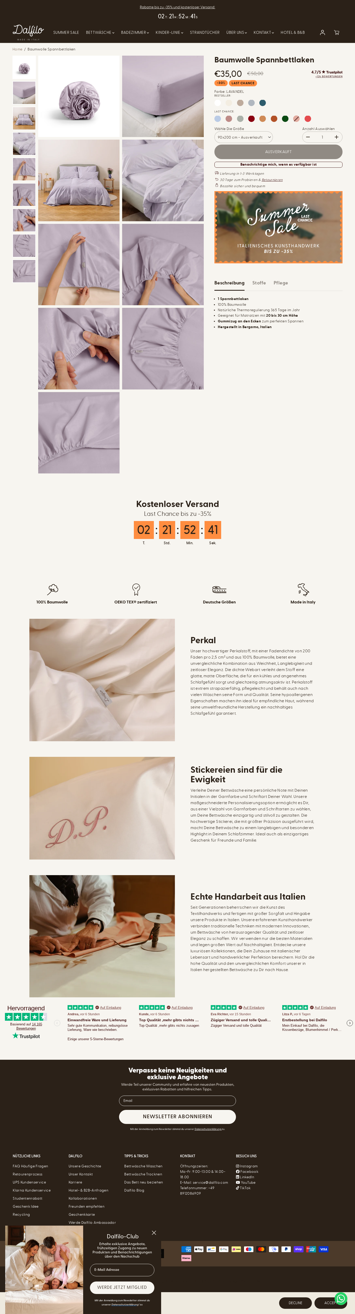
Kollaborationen (83, 1198)
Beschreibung (229, 283)
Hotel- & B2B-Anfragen (88, 1190)
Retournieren (272, 179)
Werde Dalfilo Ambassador (92, 1222)
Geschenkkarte (82, 1214)
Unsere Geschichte (85, 1166)
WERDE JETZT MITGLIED (122, 1288)
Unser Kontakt (81, 1174)
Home (17, 49)
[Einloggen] (322, 32)
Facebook (249, 1171)
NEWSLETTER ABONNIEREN (177, 1117)
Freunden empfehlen (86, 1206)
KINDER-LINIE (168, 32)
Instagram (249, 1166)
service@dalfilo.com (210, 1182)
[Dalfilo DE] (28, 32)
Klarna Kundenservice (32, 1190)
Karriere (75, 1182)
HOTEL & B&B (293, 32)
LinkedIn (246, 1177)
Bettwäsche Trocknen (143, 1174)
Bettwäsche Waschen (143, 1166)
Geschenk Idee (26, 1206)
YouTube (248, 1182)
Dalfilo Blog (134, 1190)
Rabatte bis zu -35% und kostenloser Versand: (177, 7)
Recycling (21, 1214)
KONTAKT (263, 32)
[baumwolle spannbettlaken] (79, 96)
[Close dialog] (154, 1232)
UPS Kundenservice (29, 1182)
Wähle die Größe (229, 128)
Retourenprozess (27, 1174)
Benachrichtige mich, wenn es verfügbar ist (278, 164)
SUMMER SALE (66, 32)
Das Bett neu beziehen (143, 1182)
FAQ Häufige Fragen (30, 1166)
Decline (295, 1303)
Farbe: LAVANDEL (229, 91)
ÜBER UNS (235, 32)
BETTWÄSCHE (99, 32)
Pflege (281, 283)
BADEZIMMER (134, 32)
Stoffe (259, 283)
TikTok (245, 1188)
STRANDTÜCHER (205, 32)
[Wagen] (336, 32)
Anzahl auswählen (318, 128)
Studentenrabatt (27, 1198)
